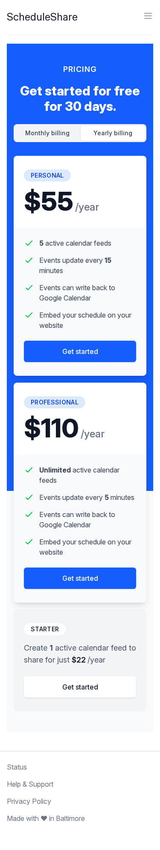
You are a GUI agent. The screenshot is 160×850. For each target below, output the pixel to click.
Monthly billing (47, 133)
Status (17, 767)
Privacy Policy (29, 801)
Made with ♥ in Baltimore (46, 818)
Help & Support (30, 784)
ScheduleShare (42, 17)
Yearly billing (112, 133)
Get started (80, 351)
